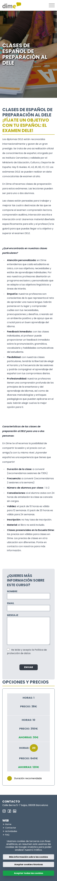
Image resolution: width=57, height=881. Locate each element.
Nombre (12, 591)
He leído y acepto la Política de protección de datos (27, 651)
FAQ (7, 834)
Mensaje (12, 615)
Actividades (11, 831)
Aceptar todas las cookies (28, 873)
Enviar (28, 667)
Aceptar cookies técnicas (28, 864)
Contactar (10, 827)
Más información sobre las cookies (28, 856)
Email (10, 603)
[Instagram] (4, 811)
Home (8, 824)
